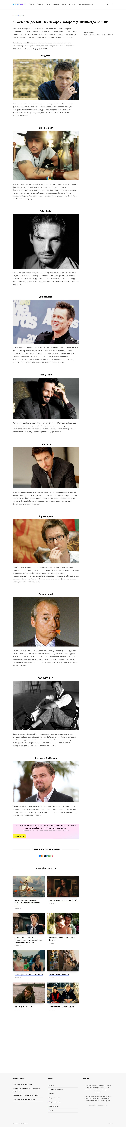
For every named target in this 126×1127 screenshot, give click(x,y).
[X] (45, 856)
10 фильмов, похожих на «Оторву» (22, 1084)
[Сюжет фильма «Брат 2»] (63, 960)
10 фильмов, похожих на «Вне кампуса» (24, 1099)
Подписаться (19, 836)
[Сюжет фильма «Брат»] (29, 993)
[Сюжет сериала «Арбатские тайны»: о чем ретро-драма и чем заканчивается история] (29, 923)
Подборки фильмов (55, 1102)
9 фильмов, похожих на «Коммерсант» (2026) (25, 1095)
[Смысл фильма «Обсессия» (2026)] (63, 886)
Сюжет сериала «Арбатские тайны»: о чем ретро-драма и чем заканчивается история (28, 939)
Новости (51, 1093)
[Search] (111, 4)
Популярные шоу (54, 1106)
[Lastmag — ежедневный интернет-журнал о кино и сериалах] (19, 4)
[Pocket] (52, 856)
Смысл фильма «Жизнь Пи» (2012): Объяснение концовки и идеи (27, 902)
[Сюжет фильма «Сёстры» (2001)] (63, 993)
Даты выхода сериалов (56, 1089)
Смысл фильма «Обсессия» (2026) (63, 900)
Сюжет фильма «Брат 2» (59, 975)
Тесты (51, 1110)
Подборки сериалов (55, 1098)
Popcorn (51, 1085)
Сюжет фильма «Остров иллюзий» (29, 975)
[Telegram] (47, 856)
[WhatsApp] (49, 856)
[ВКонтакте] (40, 856)
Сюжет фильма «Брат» (24, 1007)
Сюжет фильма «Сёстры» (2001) (62, 1007)
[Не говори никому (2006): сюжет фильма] (63, 923)
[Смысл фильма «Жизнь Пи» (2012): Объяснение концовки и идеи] (29, 886)
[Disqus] (46, 1039)
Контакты (25, 1123)
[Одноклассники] (42, 856)
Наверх (111, 1123)
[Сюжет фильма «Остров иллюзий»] (29, 960)
